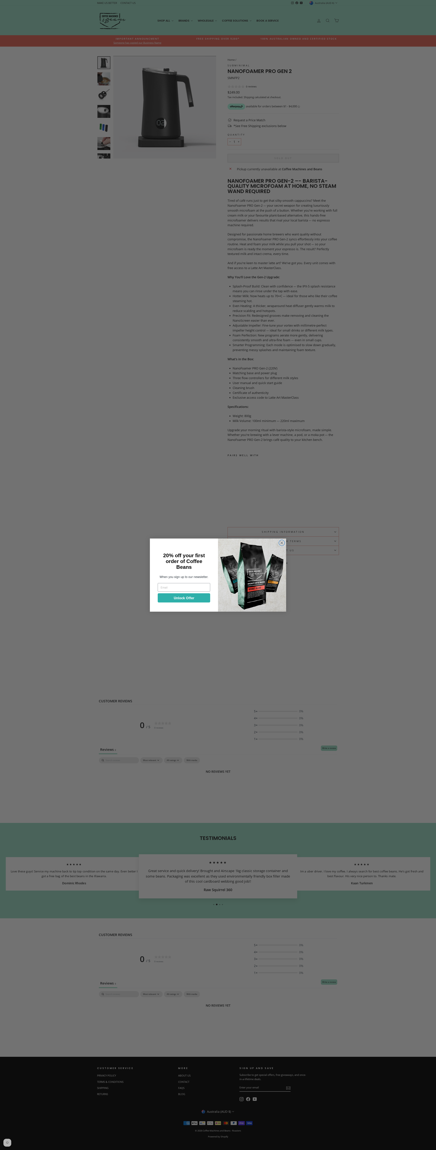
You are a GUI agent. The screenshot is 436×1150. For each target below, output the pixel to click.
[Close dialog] (282, 543)
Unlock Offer (184, 597)
